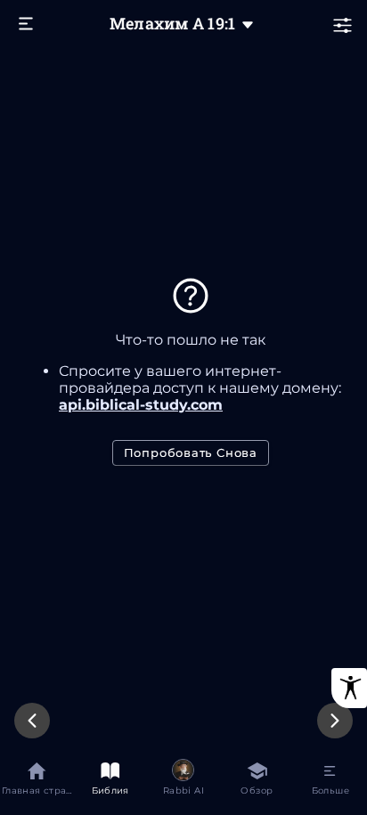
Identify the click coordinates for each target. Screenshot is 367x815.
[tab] (36, 781)
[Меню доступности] (349, 688)
